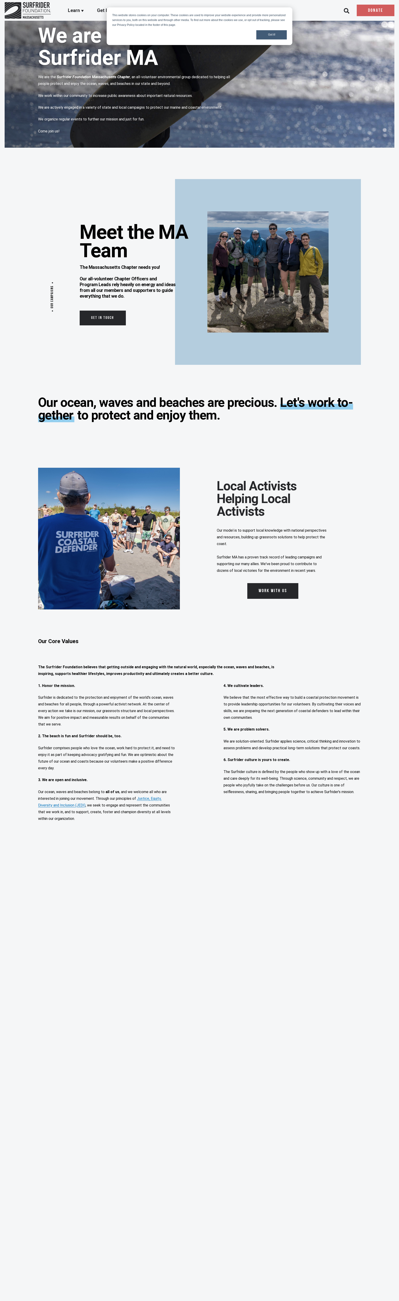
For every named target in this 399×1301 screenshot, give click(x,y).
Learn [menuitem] (74, 10)
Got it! (271, 34)
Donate (375, 10)
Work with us (273, 591)
